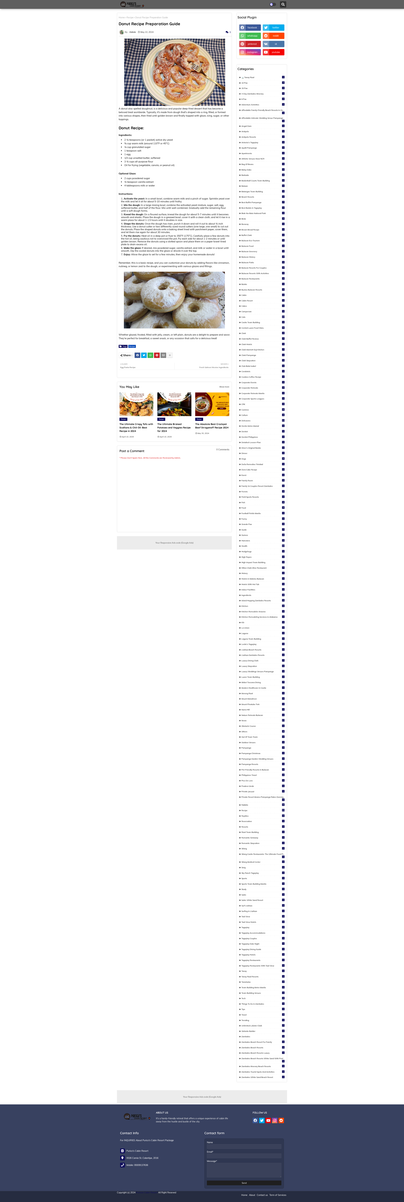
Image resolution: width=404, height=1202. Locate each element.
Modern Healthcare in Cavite (262, 688)
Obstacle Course (262, 726)
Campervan (262, 311)
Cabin (262, 295)
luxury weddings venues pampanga (262, 671)
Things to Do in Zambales (262, 1004)
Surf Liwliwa (262, 905)
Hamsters (262, 540)
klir (262, 622)
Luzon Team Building (262, 677)
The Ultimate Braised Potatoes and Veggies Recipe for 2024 (174, 428)
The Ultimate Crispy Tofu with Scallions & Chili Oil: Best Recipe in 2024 (136, 428)
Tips (262, 1009)
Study (262, 889)
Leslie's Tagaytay (262, 644)
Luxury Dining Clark (262, 660)
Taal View (262, 916)
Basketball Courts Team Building (262, 180)
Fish (262, 502)
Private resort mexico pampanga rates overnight (263, 798)
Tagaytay (262, 927)
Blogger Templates (138, 1198)
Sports (262, 878)
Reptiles (262, 816)
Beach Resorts (262, 197)
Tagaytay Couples (262, 938)
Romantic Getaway (262, 837)
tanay (262, 971)
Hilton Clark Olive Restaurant (262, 568)
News (262, 720)
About (252, 1195)
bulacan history (262, 257)
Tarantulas (262, 982)
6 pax (262, 99)
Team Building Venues (262, 993)
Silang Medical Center (262, 862)
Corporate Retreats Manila (262, 393)
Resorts (262, 826)
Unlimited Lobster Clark (262, 1025)
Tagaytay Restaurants (262, 960)
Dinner (262, 453)
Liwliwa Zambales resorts (262, 655)
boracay (262, 224)
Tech (262, 998)
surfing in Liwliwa (262, 911)
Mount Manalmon (262, 698)
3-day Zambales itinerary (262, 93)
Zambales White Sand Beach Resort (262, 1077)
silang (262, 848)
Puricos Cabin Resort (146, 1192)
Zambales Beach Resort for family (262, 1042)
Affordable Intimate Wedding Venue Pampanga (262, 119)
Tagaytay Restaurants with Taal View (262, 965)
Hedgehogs (262, 551)
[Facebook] (137, 355)
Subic (262, 894)
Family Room (262, 480)
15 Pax (262, 88)
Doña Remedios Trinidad (262, 464)
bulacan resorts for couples (262, 267)
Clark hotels (262, 344)
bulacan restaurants (262, 278)
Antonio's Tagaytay (262, 142)
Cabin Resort (262, 300)
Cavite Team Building (262, 322)
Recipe (130, 17)
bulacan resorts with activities (262, 273)
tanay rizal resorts (262, 976)
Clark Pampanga (262, 355)
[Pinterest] (157, 355)
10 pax (262, 83)
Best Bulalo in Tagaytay (262, 208)
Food (262, 507)
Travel (262, 1014)
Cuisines (262, 409)
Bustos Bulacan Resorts (262, 289)
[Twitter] (144, 355)
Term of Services (277, 1195)
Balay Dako (262, 169)
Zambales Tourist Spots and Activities (262, 1071)
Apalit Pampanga (262, 147)
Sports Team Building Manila (262, 884)
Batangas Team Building (262, 191)
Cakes (262, 306)
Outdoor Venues (262, 742)
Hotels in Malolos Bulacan (262, 578)
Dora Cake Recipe (262, 469)
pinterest (252, 44)
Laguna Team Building (262, 639)
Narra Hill (262, 709)
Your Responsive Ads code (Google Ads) (174, 542)
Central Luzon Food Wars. (262, 328)
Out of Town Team (262, 737)
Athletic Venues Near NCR (262, 158)
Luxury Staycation (262, 666)
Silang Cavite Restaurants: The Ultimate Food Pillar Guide (263, 855)
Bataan (262, 186)
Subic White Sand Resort (262, 900)
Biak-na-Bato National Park (262, 213)
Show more (224, 387)
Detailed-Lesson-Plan (262, 442)
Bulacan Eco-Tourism (262, 240)
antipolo (262, 131)
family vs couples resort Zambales (262, 486)
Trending (262, 1020)
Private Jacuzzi (262, 791)
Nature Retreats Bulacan (262, 715)
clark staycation (262, 360)
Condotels (262, 371)
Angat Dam (262, 126)
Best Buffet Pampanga (262, 202)
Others (262, 731)
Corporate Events (262, 382)
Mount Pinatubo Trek (262, 704)
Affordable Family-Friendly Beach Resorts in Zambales (263, 111)
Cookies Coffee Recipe (262, 377)
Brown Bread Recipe (262, 229)
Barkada (262, 175)
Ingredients (262, 595)
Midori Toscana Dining (262, 682)
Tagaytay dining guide (262, 949)
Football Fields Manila (262, 513)
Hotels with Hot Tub (262, 584)
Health (262, 546)
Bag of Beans (262, 164)
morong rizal (262, 693)
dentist (262, 431)
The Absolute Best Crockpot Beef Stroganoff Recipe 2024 (212, 426)
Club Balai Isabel (262, 366)
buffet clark (262, 235)
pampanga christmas (262, 753)
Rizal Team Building (262, 832)
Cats (262, 317)
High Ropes (262, 557)
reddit (276, 35)
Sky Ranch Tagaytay (262, 873)
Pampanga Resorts (262, 764)
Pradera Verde (262, 786)
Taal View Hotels (262, 922)
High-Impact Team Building (262, 562)
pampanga (262, 747)
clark (262, 333)
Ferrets (262, 491)
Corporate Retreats (262, 387)
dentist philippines (262, 437)
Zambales (262, 1036)
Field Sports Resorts (262, 497)
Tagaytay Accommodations (262, 933)
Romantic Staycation (262, 843)
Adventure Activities (262, 104)
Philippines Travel (262, 775)
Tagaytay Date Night (262, 943)
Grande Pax (262, 524)
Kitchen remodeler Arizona (262, 611)
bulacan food (262, 246)
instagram (252, 52)
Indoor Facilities (262, 589)
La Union (262, 627)
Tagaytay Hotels (262, 954)
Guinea (262, 535)
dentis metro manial (262, 426)
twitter (275, 27)
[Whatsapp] (150, 355)
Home (122, 17)
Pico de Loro (262, 780)
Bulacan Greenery (262, 251)
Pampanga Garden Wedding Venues (262, 758)
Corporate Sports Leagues (262, 398)
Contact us (262, 1195)
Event (262, 475)
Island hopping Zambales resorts (262, 600)
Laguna (262, 633)
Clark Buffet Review (262, 338)
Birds (262, 218)
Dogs (262, 458)
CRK (262, 404)
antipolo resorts (262, 137)
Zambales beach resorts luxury (262, 1053)
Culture (262, 415)
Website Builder (262, 1031)
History (262, 573)
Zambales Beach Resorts (262, 1047)
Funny (262, 519)
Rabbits (262, 805)
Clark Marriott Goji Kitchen (262, 349)
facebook (252, 27)
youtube (276, 52)
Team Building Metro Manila (262, 987)
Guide (262, 529)
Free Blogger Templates (177, 1198)
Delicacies (262, 420)
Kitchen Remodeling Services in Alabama (262, 617)
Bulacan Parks (262, 262)
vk (276, 44)
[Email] (163, 355)
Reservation (262, 821)
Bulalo (262, 284)
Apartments (262, 153)
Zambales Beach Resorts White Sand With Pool (262, 1059)
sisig (262, 867)
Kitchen (262, 606)
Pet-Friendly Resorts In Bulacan (262, 769)
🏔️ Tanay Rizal (262, 77)
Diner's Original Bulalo (262, 448)
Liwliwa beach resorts (262, 649)
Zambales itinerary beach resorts (262, 1066)
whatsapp (252, 35)
